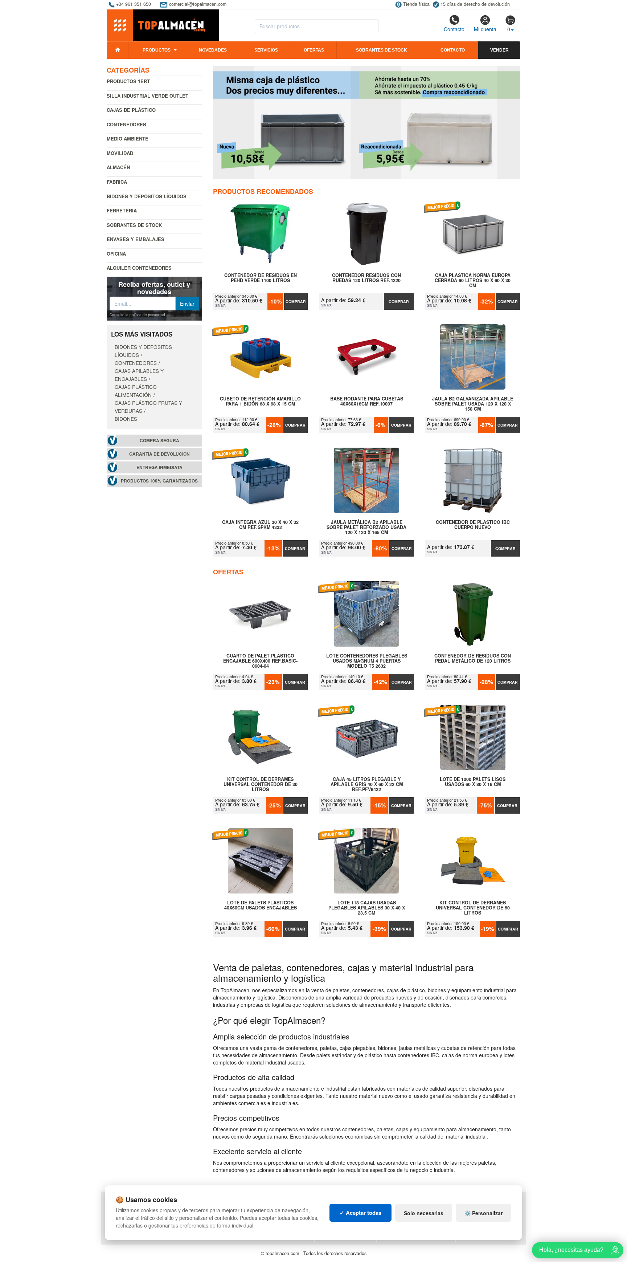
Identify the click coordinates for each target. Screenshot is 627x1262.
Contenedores (126, 124)
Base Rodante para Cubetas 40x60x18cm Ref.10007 (366, 401)
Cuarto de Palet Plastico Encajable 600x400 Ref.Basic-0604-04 (260, 660)
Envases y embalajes (135, 239)
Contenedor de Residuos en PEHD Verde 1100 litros (260, 278)
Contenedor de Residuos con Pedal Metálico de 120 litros (472, 658)
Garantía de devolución (159, 454)
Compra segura (159, 440)
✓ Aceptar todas (360, 1213)
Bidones (126, 418)
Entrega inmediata (159, 467)
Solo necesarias (423, 1213)
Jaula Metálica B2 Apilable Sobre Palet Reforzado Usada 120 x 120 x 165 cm (366, 527)
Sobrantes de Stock (134, 224)
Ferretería (122, 210)
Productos (157, 50)
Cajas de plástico (131, 109)
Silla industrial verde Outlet (147, 95)
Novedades (213, 50)
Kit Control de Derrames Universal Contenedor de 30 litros (261, 784)
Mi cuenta (485, 29)
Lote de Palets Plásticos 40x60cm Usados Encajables (260, 905)
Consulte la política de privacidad (137, 314)
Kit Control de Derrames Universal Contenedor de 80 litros (473, 907)
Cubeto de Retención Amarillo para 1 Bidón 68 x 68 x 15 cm (260, 401)
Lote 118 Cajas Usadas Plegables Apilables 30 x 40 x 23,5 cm (366, 907)
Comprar (296, 301)
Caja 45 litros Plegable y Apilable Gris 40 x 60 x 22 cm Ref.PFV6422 (367, 784)
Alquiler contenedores (139, 267)
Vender (499, 50)
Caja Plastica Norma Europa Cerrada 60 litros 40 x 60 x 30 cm (473, 280)
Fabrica (117, 181)
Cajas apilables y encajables (139, 374)
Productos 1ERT (128, 81)
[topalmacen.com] (163, 24)
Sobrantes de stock (381, 50)
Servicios (266, 50)
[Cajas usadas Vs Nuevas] (367, 122)
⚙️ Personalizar (483, 1213)
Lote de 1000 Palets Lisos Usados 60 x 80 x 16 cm (472, 782)
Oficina (116, 253)
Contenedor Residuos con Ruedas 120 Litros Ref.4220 (366, 278)
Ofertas (314, 50)
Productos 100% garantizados (159, 481)
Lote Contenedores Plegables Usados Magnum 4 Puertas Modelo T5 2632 (366, 660)
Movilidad (120, 153)
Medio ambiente (127, 138)
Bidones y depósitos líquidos (147, 196)
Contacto (454, 29)
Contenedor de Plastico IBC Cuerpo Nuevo (473, 525)
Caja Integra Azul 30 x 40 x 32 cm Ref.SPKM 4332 (260, 525)
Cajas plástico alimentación (136, 390)
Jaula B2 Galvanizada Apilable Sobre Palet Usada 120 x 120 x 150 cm (472, 403)
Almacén (118, 167)
